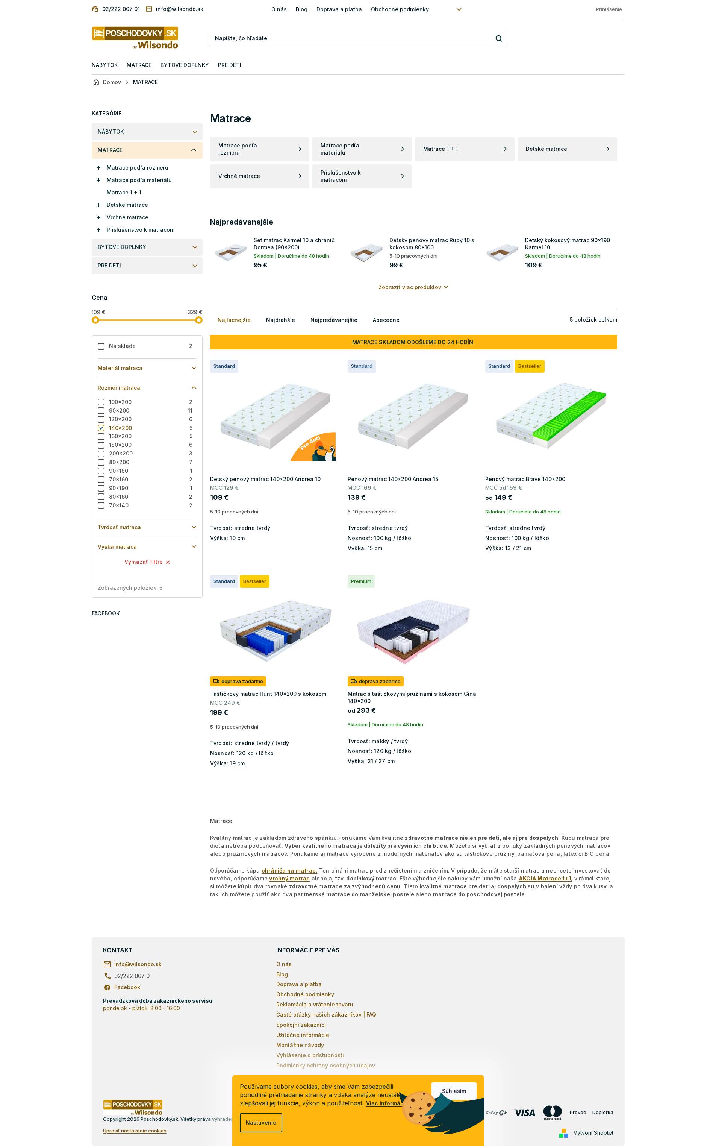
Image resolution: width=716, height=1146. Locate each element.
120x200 (151, 419)
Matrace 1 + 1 (124, 192)
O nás (279, 9)
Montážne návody (300, 1045)
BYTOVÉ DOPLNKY (122, 247)
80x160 (151, 496)
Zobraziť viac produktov (409, 287)
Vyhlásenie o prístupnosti (310, 1055)
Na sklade (151, 346)
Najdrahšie (280, 320)
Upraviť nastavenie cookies (135, 1131)
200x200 (151, 453)
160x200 (151, 436)
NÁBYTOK (111, 131)
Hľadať (498, 38)
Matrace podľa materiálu (139, 180)
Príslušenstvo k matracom (140, 229)
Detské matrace (127, 205)
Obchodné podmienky (400, 9)
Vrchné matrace (127, 217)
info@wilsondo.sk (138, 964)
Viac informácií (386, 1103)
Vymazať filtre (143, 562)
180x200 (151, 445)
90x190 (151, 488)
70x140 (151, 505)
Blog (301, 9)
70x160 (151, 479)
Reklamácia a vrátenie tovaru (314, 1004)
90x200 (151, 410)
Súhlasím (454, 1091)
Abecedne (386, 320)
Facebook (127, 987)
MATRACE (110, 150)
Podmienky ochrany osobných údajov (325, 1065)
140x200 (151, 428)
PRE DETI (109, 265)
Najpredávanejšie (333, 320)
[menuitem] (105, 65)
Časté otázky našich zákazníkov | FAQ (326, 1014)
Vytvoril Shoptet (593, 1132)
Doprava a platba (339, 9)
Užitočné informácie (302, 1035)
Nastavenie (261, 1122)
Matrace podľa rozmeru (137, 167)
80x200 (151, 462)
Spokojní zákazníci (301, 1025)
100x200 (151, 402)
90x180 (151, 471)
